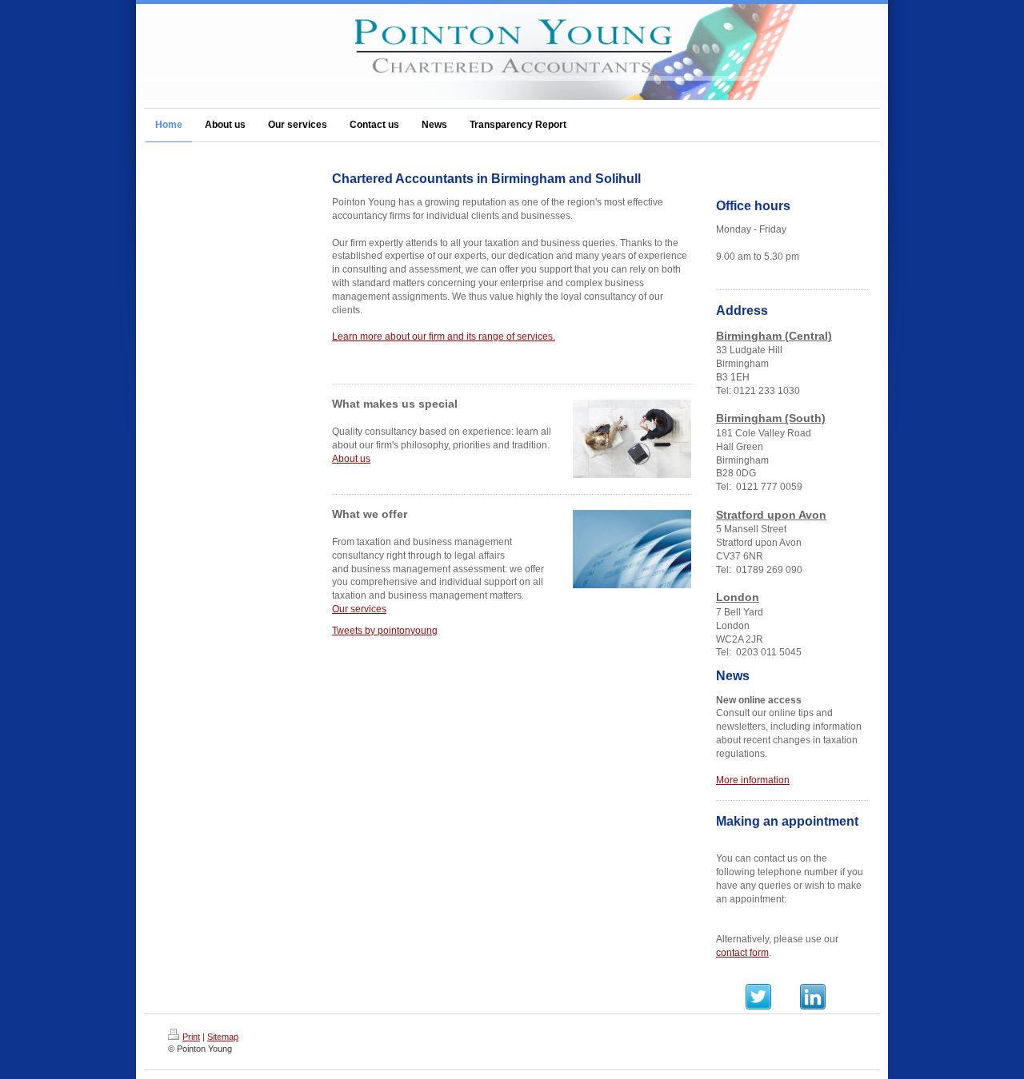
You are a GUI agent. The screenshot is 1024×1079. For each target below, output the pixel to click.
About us (351, 458)
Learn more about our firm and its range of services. (443, 336)
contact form (742, 952)
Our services (359, 609)
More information (753, 780)
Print (191, 1036)
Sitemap (222, 1036)
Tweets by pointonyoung (385, 630)
